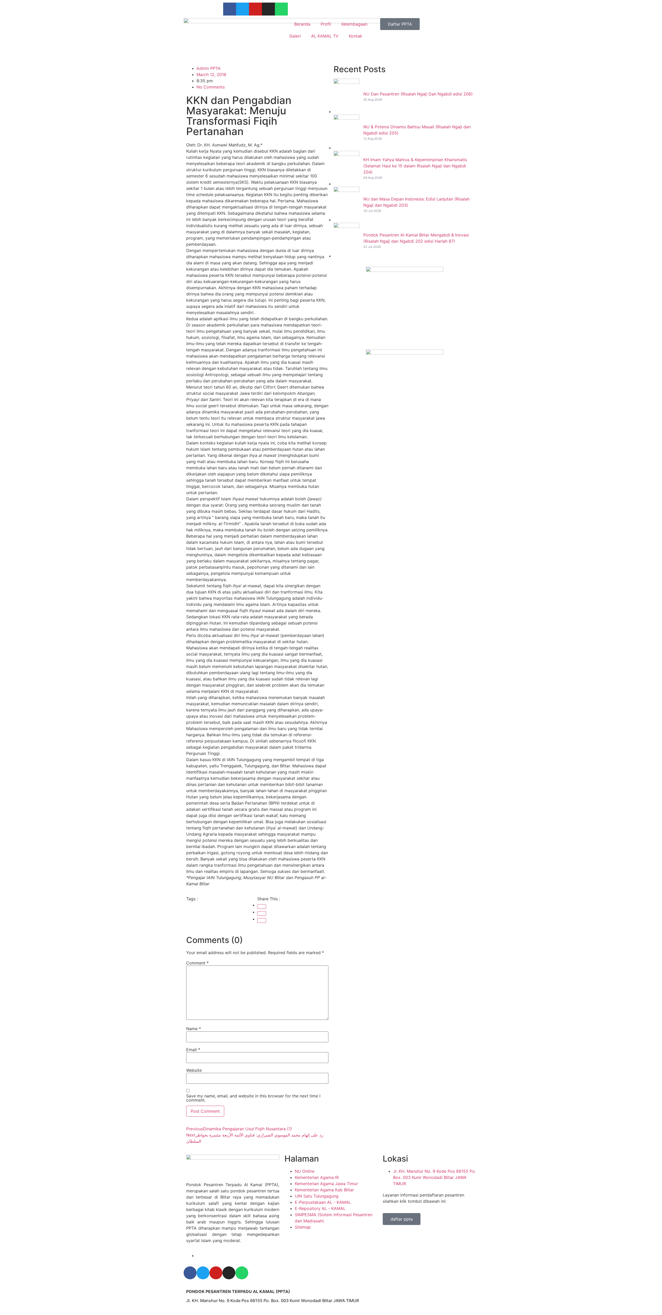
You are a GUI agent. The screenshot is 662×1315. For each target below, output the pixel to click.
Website (194, 1070)
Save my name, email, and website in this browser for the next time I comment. (253, 1098)
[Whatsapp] (281, 9)
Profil (326, 24)
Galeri (295, 36)
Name (193, 1029)
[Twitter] (242, 9)
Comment (197, 963)
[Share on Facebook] (261, 906)
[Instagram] (268, 9)
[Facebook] (229, 9)
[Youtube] (255, 9)
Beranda (302, 24)
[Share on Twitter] (261, 913)
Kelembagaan (354, 24)
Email (193, 1049)
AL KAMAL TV (324, 36)
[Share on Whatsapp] (261, 920)
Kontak (355, 36)
